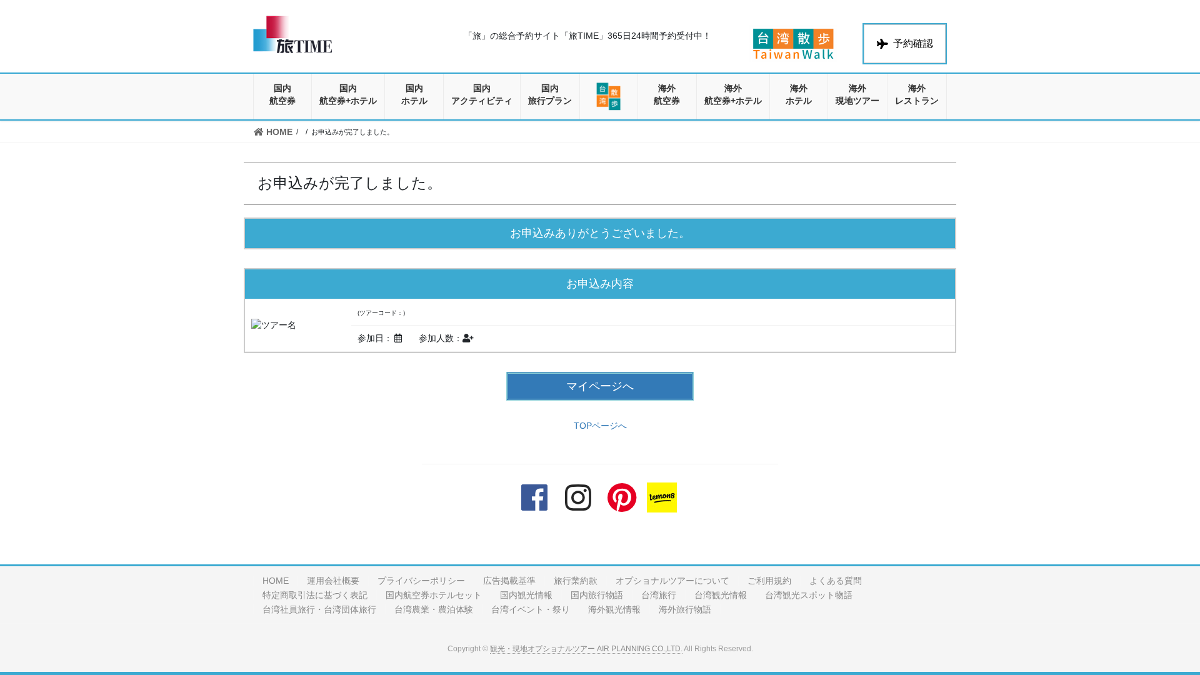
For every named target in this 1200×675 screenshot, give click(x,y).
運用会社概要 (333, 581)
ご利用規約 (769, 581)
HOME (275, 581)
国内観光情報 (526, 595)
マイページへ (600, 386)
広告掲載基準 (509, 581)
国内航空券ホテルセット (434, 595)
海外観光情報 (614, 609)
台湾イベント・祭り (530, 609)
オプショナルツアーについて (672, 581)
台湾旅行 (658, 595)
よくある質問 (835, 581)
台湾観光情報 (720, 595)
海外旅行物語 (685, 609)
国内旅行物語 (597, 595)
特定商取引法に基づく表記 (315, 595)
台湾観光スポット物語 (808, 595)
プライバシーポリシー (421, 581)
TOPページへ (600, 426)
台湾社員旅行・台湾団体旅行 (319, 609)
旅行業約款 (576, 581)
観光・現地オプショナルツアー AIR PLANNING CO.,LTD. (586, 648)
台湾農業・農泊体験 (433, 609)
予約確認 (913, 43)
